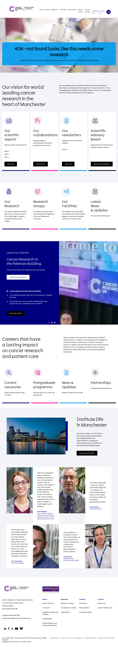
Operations (72, 9)
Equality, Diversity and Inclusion (50, 613)
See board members (102, 164)
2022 (6, 154)
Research (54, 9)
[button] (48, 322)
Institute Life (94, 12)
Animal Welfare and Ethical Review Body (49, 624)
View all (10, 164)
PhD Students (84, 608)
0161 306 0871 (15, 615)
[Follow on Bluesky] (21, 628)
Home (41, 9)
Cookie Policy (54, 638)
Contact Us (102, 12)
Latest (64, 149)
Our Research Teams (68, 608)
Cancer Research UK (104, 608)
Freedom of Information (106, 638)
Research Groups (67, 603)
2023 (6, 151)
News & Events (80, 11)
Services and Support (18, 277)
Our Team (46, 608)
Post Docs (82, 603)
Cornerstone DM (26, 642)
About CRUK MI (47, 603)
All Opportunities (85, 612)
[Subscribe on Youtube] (16, 629)
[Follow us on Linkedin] (5, 628)
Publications (65, 612)
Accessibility (77, 638)
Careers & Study (88, 11)
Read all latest (16, 313)
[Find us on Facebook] (8, 628)
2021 (5, 157)
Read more (40, 164)
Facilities (63, 9)
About (47, 9)
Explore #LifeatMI (87, 453)
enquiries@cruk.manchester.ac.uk (18, 618)
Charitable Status (90, 638)
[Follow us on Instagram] (12, 629)
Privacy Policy (66, 638)
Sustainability (47, 619)
